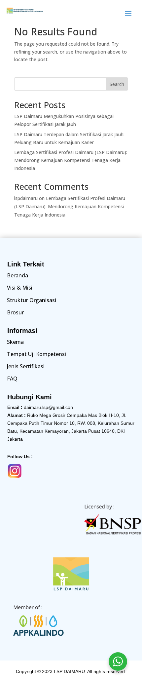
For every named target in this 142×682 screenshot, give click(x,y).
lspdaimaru (26, 198)
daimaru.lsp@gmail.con (48, 407)
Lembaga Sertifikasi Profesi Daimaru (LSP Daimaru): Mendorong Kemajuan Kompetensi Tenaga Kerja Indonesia (70, 160)
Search (117, 84)
